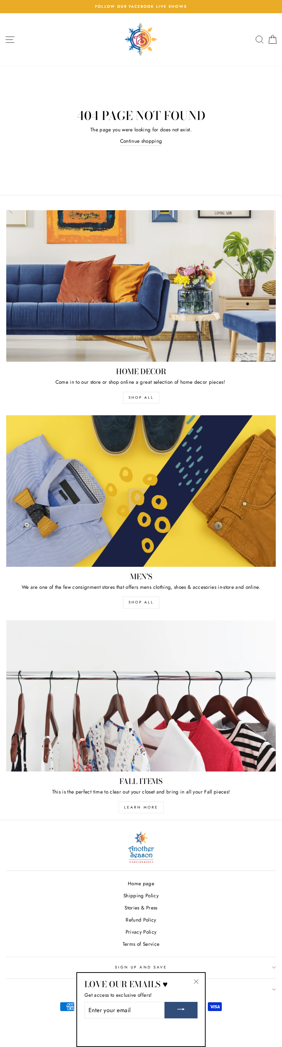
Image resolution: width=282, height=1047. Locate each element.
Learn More (141, 807)
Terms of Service (141, 944)
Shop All (141, 602)
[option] (141, 7)
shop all (141, 397)
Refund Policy (141, 919)
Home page (141, 883)
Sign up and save (141, 967)
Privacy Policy (141, 931)
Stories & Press (140, 907)
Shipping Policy (141, 895)
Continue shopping (141, 141)
